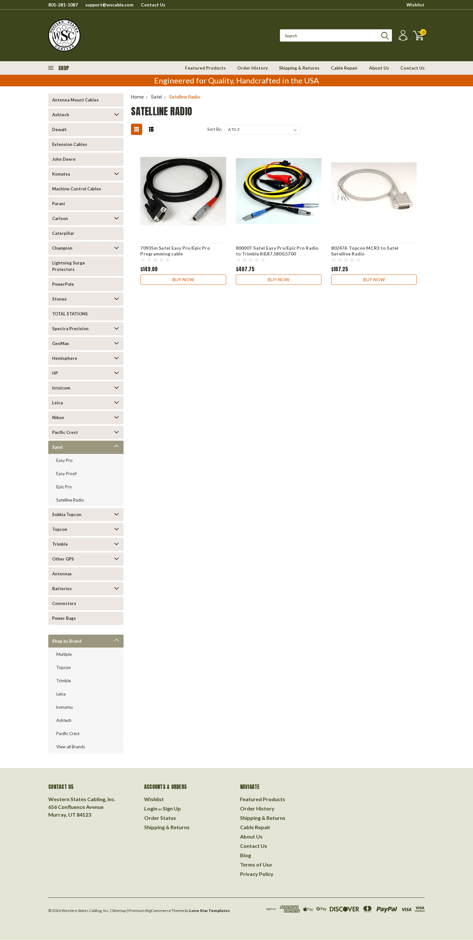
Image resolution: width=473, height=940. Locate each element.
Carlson (60, 218)
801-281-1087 (63, 4)
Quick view (183, 191)
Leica (57, 402)
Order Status (160, 818)
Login (150, 808)
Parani (58, 203)
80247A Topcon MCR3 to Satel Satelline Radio (365, 250)
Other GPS (63, 558)
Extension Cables (69, 144)
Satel (57, 447)
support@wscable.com (109, 4)
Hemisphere (64, 358)
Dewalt (59, 129)
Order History (252, 68)
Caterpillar (63, 233)
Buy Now (183, 279)
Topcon (59, 529)
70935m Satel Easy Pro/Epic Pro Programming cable (175, 250)
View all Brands (70, 746)
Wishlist (415, 4)
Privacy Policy (257, 874)
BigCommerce (158, 910)
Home (137, 97)
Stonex (59, 299)
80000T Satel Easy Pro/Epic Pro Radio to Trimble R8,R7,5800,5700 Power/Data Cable (277, 253)
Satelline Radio (70, 500)
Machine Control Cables (76, 188)
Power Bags (64, 618)
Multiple (64, 654)
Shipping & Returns (299, 68)
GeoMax (60, 343)
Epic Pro (64, 486)
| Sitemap (118, 910)
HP (55, 373)
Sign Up (172, 808)
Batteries (62, 588)
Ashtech (60, 114)
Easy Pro (64, 460)
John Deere (64, 159)
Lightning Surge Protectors (68, 266)
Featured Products (205, 68)
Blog (245, 855)
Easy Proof (66, 473)
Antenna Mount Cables (75, 99)
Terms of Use (256, 864)
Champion (62, 248)
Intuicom (61, 387)
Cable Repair (344, 68)
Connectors (64, 603)
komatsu (64, 707)
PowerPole (63, 284)
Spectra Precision (70, 328)
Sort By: (214, 129)
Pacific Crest (65, 432)
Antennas (62, 573)
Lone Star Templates (209, 910)
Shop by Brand (66, 641)
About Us (379, 68)
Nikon (58, 417)
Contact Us (153, 4)
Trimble (60, 544)
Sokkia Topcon (66, 514)
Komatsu (61, 174)
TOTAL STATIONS (70, 313)
